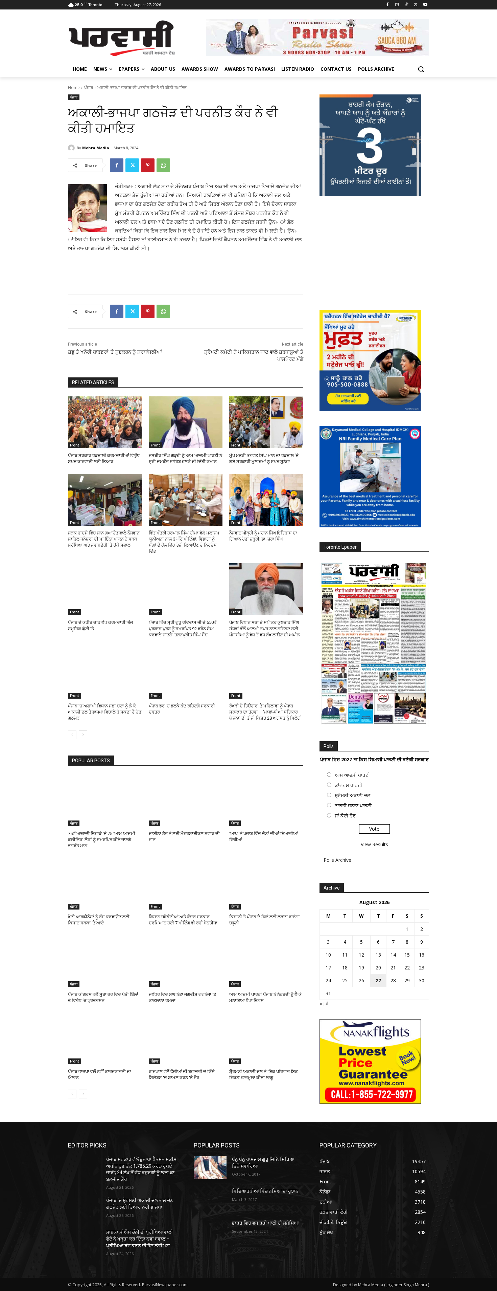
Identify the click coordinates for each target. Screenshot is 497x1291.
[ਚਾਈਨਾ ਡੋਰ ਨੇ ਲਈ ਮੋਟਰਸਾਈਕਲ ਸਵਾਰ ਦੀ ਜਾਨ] (186, 800)
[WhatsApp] (163, 165)
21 (393, 967)
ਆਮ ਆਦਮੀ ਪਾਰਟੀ (352, 775)
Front (74, 445)
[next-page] (83, 734)
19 (361, 967)
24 (328, 980)
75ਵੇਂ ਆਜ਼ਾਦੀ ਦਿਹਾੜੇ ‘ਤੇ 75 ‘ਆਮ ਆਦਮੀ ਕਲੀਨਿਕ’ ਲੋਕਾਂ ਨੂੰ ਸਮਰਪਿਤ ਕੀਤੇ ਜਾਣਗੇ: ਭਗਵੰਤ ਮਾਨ (101, 839)
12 (361, 954)
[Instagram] (397, 5)
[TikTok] (406, 5)
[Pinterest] (148, 165)
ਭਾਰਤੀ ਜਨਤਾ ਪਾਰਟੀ (353, 805)
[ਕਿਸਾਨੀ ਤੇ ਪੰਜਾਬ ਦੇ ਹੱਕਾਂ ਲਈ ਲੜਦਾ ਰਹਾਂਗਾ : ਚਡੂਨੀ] (266, 884)
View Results (374, 844)
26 (361, 980)
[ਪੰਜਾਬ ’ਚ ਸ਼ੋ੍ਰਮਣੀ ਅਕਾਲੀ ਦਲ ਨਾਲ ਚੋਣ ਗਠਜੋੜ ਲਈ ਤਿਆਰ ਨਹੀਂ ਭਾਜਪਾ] (84, 1208)
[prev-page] (72, 734)
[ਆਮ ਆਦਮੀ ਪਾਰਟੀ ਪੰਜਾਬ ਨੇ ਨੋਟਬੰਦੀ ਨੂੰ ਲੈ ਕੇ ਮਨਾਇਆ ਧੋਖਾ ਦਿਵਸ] (266, 961)
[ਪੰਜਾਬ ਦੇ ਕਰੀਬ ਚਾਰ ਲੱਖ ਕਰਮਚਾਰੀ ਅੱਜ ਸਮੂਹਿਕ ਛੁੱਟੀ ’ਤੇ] (105, 589)
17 (328, 967)
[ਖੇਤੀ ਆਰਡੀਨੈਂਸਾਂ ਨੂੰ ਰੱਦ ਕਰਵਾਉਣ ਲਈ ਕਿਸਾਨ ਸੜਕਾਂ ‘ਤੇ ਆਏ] (105, 884)
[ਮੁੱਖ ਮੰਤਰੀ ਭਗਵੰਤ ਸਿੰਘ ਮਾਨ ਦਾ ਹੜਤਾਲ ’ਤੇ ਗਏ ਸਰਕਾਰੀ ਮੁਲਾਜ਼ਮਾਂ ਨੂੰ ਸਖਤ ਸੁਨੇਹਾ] (266, 422)
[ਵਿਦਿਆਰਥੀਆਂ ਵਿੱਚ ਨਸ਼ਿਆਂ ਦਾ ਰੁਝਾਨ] (210, 1199)
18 (345, 967)
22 (407, 967)
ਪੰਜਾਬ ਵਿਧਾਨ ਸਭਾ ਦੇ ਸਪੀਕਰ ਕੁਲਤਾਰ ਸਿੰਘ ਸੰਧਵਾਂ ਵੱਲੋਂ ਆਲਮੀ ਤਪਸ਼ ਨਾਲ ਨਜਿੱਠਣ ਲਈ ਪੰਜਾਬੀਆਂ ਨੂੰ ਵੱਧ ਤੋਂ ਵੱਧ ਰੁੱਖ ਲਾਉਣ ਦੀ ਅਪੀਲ (264, 628)
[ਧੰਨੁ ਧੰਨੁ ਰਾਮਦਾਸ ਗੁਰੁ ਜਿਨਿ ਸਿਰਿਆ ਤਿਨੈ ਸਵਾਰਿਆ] (210, 1167)
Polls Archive (337, 860)
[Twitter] (416, 5)
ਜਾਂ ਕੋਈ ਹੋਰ (345, 815)
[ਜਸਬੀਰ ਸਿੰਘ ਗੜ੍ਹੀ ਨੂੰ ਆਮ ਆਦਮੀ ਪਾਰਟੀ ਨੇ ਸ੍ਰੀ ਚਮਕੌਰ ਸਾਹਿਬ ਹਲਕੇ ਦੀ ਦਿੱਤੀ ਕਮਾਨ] (186, 422)
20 (378, 967)
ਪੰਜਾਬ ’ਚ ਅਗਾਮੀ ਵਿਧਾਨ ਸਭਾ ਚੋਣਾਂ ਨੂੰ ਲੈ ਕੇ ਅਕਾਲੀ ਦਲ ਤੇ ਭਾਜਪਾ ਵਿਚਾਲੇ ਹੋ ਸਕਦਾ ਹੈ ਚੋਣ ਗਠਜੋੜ (104, 712)
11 (345, 954)
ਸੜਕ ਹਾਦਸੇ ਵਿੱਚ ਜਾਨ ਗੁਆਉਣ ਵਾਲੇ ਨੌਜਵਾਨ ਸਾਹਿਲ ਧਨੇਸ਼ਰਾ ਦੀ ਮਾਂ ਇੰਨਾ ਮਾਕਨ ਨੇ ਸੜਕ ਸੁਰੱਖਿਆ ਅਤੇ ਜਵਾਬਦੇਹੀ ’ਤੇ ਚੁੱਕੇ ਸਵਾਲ (104, 539)
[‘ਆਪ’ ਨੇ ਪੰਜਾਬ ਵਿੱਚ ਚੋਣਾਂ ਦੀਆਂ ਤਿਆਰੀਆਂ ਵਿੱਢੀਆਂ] (266, 800)
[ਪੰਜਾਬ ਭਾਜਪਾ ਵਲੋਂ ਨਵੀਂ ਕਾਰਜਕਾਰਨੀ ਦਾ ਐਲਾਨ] (105, 1038)
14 (393, 954)
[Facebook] (388, 5)
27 (378, 980)
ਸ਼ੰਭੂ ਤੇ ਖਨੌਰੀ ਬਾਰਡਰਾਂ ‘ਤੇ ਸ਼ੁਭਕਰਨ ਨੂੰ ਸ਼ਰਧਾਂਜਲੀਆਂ (115, 352)
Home (74, 87)
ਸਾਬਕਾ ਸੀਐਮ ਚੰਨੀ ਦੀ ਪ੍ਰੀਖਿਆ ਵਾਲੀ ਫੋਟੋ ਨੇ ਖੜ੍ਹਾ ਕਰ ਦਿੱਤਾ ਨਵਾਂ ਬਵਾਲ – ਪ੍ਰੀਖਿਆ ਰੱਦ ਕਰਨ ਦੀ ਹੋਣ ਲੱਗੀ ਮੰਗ (139, 1238)
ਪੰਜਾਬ (88, 87)
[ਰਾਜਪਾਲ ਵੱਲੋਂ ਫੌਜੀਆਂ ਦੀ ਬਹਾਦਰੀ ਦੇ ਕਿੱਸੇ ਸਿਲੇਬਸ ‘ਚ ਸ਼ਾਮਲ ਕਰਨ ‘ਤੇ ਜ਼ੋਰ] (186, 1038)
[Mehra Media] (72, 148)
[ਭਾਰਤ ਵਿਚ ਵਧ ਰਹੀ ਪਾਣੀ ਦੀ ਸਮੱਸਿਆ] (210, 1231)
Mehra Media (95, 147)
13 (378, 954)
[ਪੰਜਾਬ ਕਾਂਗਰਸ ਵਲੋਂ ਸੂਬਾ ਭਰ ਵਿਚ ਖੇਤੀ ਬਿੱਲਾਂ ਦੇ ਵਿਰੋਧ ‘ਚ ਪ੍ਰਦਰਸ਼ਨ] (105, 961)
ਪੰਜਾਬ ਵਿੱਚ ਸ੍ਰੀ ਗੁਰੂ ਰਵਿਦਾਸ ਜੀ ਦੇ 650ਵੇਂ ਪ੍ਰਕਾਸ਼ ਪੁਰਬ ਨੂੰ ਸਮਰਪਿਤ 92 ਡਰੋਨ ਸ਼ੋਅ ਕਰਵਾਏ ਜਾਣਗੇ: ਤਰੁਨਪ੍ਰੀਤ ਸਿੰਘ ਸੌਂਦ (182, 628)
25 (345, 980)
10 (328, 954)
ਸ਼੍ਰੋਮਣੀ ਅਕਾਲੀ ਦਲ (352, 795)
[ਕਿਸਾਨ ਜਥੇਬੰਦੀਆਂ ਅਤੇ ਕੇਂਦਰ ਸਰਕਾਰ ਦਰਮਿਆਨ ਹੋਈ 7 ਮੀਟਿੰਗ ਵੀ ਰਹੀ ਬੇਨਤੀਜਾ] (186, 884)
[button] (421, 69)
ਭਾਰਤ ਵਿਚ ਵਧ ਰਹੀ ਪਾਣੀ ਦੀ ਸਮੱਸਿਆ (265, 1223)
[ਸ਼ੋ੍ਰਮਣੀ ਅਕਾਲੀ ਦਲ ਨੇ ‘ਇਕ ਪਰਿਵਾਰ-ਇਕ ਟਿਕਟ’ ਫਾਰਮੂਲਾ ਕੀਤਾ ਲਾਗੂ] (266, 1038)
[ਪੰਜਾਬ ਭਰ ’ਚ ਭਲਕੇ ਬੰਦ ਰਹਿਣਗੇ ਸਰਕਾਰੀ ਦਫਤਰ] (186, 673)
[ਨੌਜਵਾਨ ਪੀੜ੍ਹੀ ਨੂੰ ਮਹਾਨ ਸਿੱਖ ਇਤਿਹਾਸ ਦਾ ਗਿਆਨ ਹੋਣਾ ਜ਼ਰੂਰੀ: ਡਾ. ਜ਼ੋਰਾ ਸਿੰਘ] (266, 500)
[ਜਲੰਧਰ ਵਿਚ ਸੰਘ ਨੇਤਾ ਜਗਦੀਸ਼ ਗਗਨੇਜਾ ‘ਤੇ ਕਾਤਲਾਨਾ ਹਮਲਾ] (186, 961)
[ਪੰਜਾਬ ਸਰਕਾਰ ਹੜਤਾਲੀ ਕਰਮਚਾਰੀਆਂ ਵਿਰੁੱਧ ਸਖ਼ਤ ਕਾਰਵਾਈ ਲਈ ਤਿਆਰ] (105, 422)
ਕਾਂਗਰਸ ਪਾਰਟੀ (348, 785)
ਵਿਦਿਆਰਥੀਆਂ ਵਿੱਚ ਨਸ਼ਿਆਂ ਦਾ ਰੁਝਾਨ (265, 1191)
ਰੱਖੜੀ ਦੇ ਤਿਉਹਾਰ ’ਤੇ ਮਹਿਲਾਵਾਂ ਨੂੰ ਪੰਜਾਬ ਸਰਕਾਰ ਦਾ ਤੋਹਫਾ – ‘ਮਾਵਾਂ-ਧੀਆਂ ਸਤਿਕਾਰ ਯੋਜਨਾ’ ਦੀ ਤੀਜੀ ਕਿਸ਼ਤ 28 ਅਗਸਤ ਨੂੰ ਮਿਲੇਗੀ (265, 712)
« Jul (324, 1003)
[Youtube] (425, 5)
